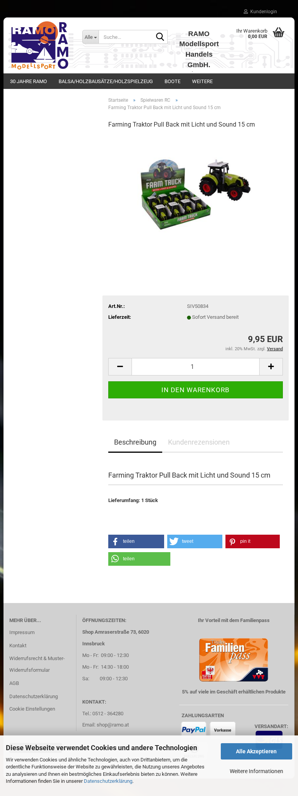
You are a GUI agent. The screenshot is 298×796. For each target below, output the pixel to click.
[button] (120, 366)
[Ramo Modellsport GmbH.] (40, 45)
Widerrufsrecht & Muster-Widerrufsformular (37, 664)
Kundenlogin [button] (262, 11)
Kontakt (17, 645)
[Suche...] (160, 37)
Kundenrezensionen (199, 442)
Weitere (202, 81)
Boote (172, 81)
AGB (14, 683)
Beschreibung (135, 442)
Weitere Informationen (256, 771)
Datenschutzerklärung (108, 781)
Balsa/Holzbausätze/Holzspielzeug (106, 81)
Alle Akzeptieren (256, 751)
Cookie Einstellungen (32, 709)
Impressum (22, 632)
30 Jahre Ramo (28, 81)
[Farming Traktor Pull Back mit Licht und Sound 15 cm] (195, 194)
